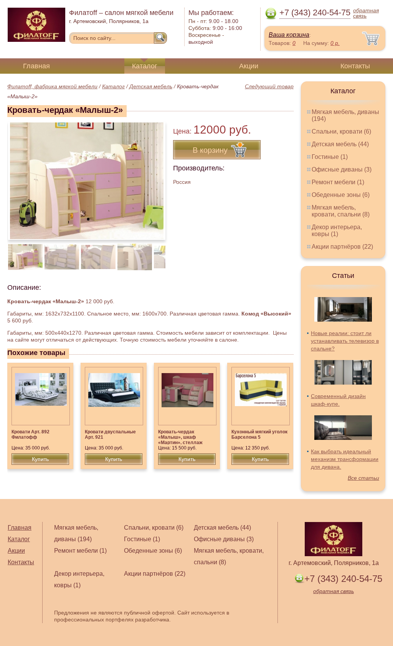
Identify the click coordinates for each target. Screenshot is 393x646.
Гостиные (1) (330, 157)
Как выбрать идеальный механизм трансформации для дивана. (344, 459)
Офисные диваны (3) (342, 169)
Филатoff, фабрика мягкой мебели (52, 86)
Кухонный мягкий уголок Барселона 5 (259, 434)
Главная (36, 66)
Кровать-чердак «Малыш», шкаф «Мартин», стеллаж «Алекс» (180, 440)
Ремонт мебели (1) (338, 182)
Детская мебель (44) (340, 144)
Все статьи (363, 478)
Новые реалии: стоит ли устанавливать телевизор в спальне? (345, 341)
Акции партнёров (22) (342, 246)
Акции (248, 66)
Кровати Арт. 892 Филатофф (31, 434)
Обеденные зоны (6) (341, 195)
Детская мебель (150, 86)
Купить (40, 459)
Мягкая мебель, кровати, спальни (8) (341, 211)
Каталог (144, 66)
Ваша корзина (289, 34)
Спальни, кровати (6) (341, 131)
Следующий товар (269, 86)
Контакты (355, 66)
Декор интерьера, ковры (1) (337, 230)
